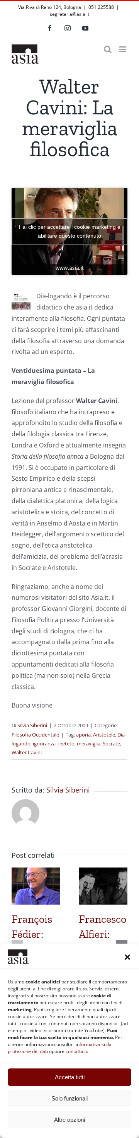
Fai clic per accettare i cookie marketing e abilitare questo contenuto (69, 231)
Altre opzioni (69, 1119)
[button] (127, 957)
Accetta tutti (70, 1077)
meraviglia (88, 743)
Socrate (111, 743)
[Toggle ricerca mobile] (108, 49)
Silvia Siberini (32, 725)
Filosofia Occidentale (35, 734)
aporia (83, 734)
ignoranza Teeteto (54, 743)
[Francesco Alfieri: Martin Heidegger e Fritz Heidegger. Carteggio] (103, 872)
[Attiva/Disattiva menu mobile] (123, 49)
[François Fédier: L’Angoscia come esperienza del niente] (36, 872)
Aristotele (104, 734)
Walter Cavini (27, 752)
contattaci (76, 1051)
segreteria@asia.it (69, 14)
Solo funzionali (69, 1098)
